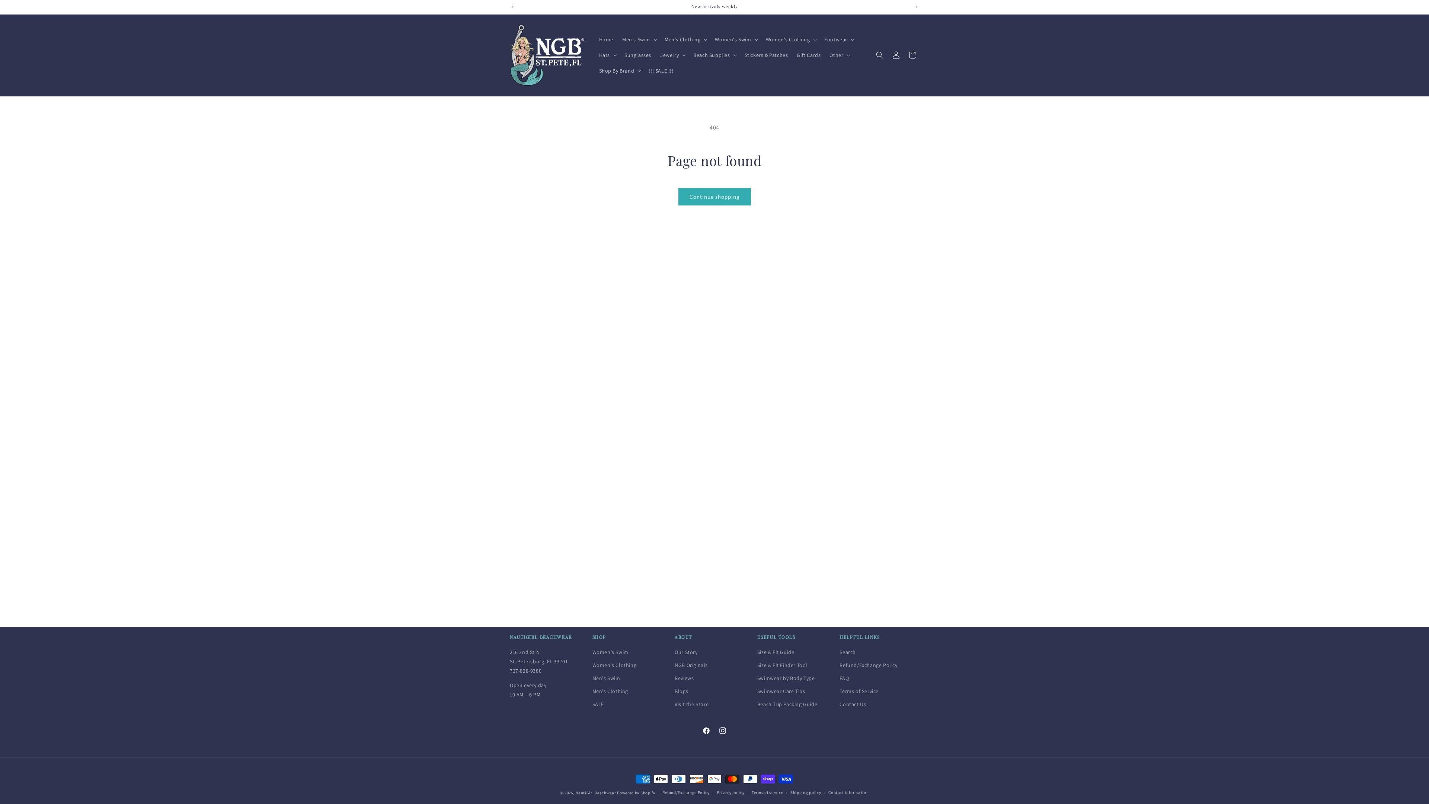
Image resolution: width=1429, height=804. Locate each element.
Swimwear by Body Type (786, 678)
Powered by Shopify (636, 792)
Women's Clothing (614, 665)
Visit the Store (692, 704)
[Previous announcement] (512, 7)
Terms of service (767, 792)
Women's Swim (610, 652)
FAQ (844, 678)
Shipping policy (805, 792)
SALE (598, 704)
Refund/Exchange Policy (868, 665)
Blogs (681, 691)
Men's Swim (606, 678)
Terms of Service (859, 691)
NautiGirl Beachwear (595, 792)
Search (848, 652)
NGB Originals (691, 665)
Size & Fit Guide (776, 652)
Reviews (684, 678)
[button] (639, 39)
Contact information (848, 792)
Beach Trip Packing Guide (787, 704)
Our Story (686, 652)
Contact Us (853, 704)
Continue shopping (715, 196)
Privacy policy (731, 792)
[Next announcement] (916, 7)
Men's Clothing (610, 691)
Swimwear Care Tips (781, 691)
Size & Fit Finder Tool (782, 665)
